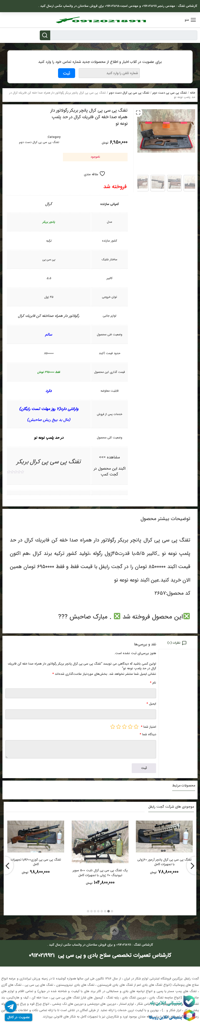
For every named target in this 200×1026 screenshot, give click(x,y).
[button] (138, 112)
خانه (192, 92)
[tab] (178, 642)
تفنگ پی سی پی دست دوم (169, 92)
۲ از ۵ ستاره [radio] (130, 726)
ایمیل (151, 703)
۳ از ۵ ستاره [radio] (124, 726)
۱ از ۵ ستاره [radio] (136, 726)
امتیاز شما (148, 726)
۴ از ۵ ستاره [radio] (118, 726)
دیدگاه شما (148, 734)
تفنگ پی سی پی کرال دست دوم (129, 92)
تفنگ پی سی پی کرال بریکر (49, 461)
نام (153, 682)
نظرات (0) (173, 642)
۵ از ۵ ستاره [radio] (112, 726)
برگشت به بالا (95, 930)
